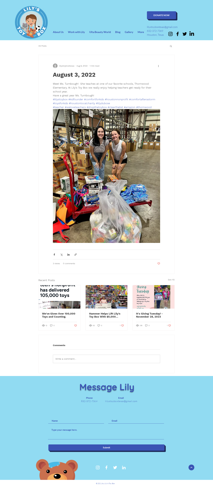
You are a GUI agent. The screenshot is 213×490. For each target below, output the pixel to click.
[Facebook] (177, 34)
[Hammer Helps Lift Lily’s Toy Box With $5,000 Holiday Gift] (107, 297)
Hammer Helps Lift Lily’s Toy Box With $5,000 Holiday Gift (104, 315)
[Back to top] (191, 467)
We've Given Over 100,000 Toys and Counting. (58, 315)
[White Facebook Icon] (106, 467)
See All (171, 279)
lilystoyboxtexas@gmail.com (162, 27)
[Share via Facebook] (54, 254)
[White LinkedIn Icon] (123, 467)
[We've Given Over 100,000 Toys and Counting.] (59, 297)
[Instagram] (170, 34)
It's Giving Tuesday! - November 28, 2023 (149, 315)
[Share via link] (75, 254)
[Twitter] (184, 34)
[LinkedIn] (192, 34)
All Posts (42, 46)
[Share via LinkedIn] (68, 254)
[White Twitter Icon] (115, 467)
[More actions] (158, 66)
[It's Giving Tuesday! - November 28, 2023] (153, 297)
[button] (171, 46)
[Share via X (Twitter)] (61, 254)
